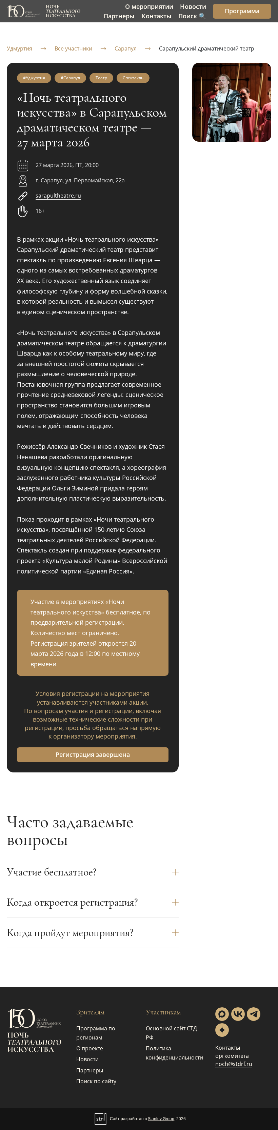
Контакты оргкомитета (232, 1052)
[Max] (222, 1014)
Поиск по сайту (96, 1081)
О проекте (89, 1048)
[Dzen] (222, 1030)
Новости (87, 1059)
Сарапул (126, 48)
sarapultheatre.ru (58, 195)
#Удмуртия (34, 78)
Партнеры (89, 1070)
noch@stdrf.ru (233, 1064)
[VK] (238, 1014)
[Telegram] (253, 1014)
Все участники (73, 48)
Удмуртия (19, 48)
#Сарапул (70, 78)
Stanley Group (161, 1118)
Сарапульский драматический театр (206, 48)
